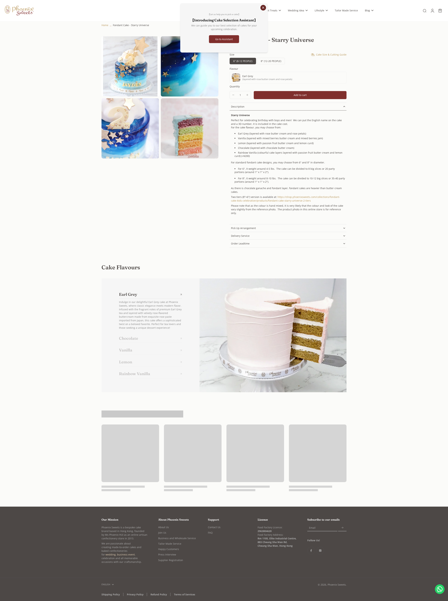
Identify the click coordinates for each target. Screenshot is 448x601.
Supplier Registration (170, 560)
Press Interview (167, 554)
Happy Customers (168, 549)
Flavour (234, 68)
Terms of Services (184, 594)
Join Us (162, 532)
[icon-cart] (440, 10)
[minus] (233, 95)
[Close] (263, 8)
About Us (163, 527)
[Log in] (432, 10)
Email (312, 527)
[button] (300, 95)
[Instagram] (320, 550)
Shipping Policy (111, 594)
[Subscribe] (342, 527)
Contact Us (214, 527)
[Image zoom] (130, 66)
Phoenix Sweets (337, 584)
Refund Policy (158, 594)
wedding (111, 554)
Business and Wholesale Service (177, 538)
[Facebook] (311, 550)
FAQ (210, 532)
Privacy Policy (135, 594)
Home (105, 25)
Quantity (235, 86)
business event (126, 554)
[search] (424, 10)
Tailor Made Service (169, 543)
